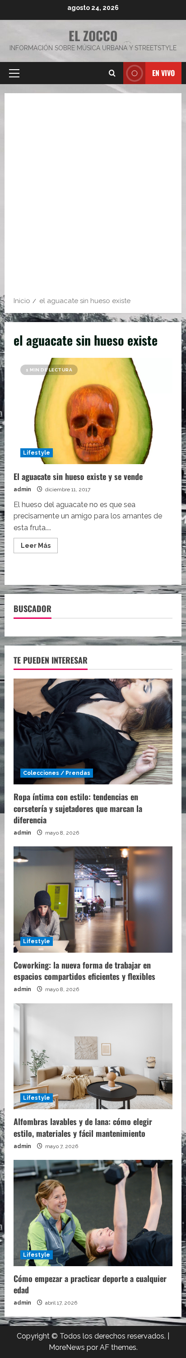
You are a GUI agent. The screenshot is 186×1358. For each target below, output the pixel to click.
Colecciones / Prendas (56, 773)
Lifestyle (36, 453)
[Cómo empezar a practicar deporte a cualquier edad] (93, 1213)
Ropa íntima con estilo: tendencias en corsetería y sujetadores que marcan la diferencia (78, 808)
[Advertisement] (93, 197)
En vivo (163, 72)
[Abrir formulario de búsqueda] (112, 73)
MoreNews (67, 1347)
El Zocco (93, 35)
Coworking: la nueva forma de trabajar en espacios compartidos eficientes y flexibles (84, 970)
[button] (14, 73)
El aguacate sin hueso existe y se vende (93, 411)
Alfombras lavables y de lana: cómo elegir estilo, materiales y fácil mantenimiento (83, 1127)
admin (22, 489)
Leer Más (39, 547)
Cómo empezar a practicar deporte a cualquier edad (90, 1284)
